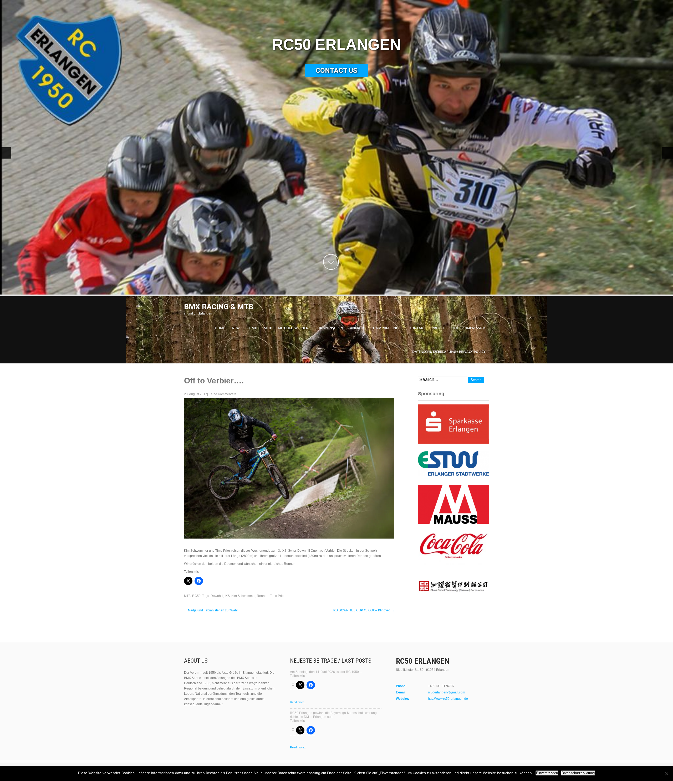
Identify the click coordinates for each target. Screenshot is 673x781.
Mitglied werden (293, 328)
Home (220, 328)
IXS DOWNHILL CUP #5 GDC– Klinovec (363, 610)
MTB (267, 328)
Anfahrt (358, 328)
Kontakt (417, 328)
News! (237, 328)
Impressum (476, 328)
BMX (253, 328)
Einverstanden (547, 773)
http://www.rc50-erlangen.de (448, 699)
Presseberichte (445, 328)
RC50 (196, 596)
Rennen (262, 596)
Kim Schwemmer (243, 596)
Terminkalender (387, 328)
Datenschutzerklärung (578, 773)
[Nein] (666, 773)
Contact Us (336, 70)
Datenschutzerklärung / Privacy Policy (449, 351)
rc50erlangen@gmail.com (446, 692)
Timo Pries (277, 596)
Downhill (217, 596)
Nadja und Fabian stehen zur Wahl (211, 610)
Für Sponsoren (329, 328)
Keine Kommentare (222, 394)
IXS (227, 596)
